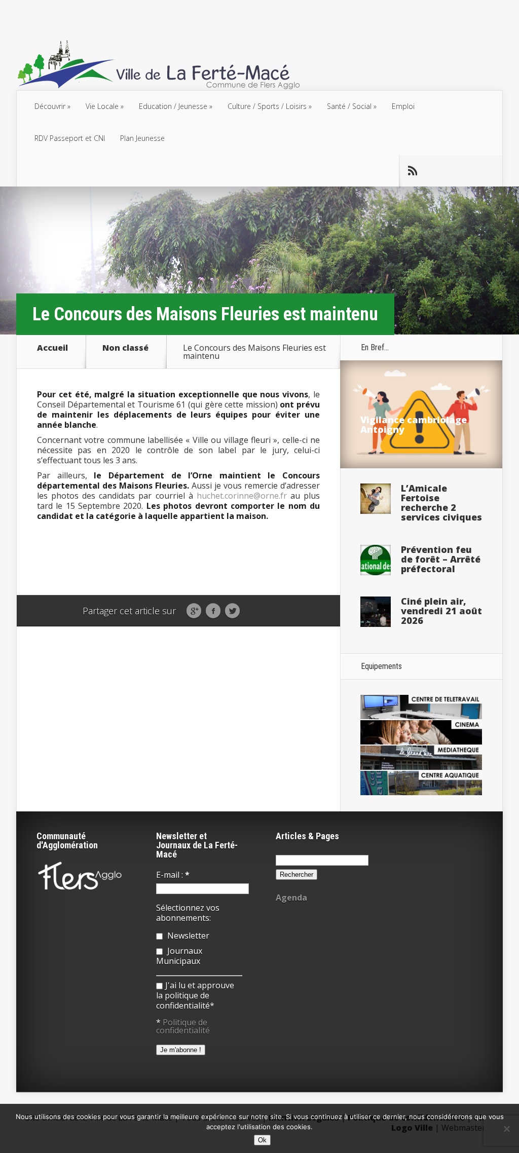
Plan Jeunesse (142, 138)
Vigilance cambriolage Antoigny (413, 424)
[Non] (506, 1129)
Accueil (52, 348)
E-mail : (173, 875)
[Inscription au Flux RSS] (412, 171)
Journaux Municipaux (179, 956)
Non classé (125, 348)
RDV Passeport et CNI (69, 138)
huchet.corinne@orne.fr (242, 495)
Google (194, 611)
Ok (262, 1140)
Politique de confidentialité (183, 1026)
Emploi (403, 106)
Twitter (232, 611)
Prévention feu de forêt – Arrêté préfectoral (440, 559)
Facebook (213, 611)
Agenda (291, 897)
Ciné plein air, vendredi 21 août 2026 (441, 610)
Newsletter (187, 936)
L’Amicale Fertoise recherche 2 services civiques (441, 502)
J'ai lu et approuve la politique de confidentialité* (195, 995)
